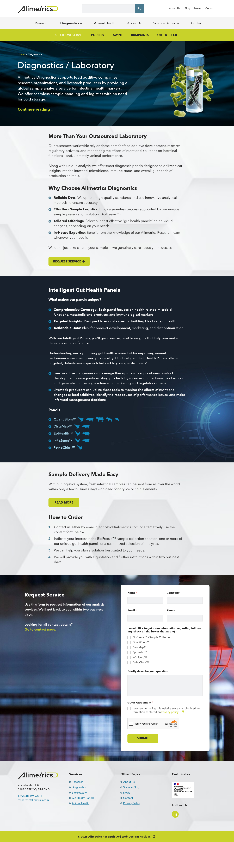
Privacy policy (170, 712)
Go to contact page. (40, 629)
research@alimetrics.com (33, 800)
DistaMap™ (63, 426)
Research (41, 23)
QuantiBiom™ (65, 419)
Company (173, 592)
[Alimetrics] (38, 9)
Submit (143, 738)
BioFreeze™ (79, 792)
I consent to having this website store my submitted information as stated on (166, 710)
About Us (174, 8)
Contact (210, 8)
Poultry (97, 35)
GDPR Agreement (140, 702)
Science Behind (165, 23)
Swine (117, 35)
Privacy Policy (131, 803)
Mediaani (145, 836)
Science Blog (131, 787)
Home (21, 54)
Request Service (67, 261)
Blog (187, 8)
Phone (171, 610)
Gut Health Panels (83, 798)
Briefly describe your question (147, 671)
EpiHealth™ (63, 433)
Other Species (168, 35)
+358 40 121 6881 (30, 796)
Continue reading (34, 109)
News (197, 8)
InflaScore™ (63, 440)
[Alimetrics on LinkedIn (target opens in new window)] (175, 814)
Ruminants (140, 35)
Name (132, 592)
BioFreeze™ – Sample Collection (152, 637)
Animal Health (104, 23)
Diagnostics (70, 23)
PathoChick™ (64, 447)
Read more (63, 502)
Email (132, 610)
